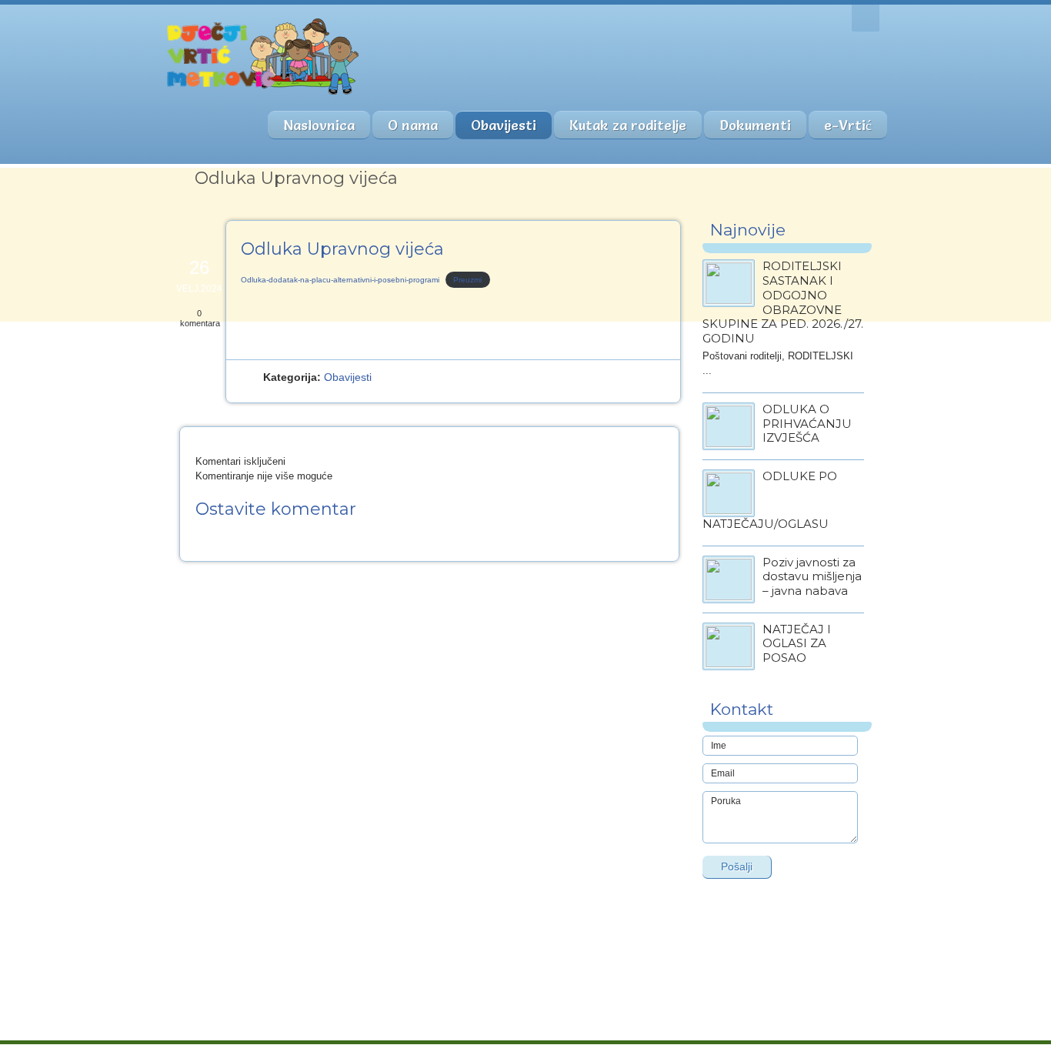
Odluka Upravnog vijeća (342, 249)
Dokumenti (755, 125)
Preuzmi (467, 279)
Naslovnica (319, 125)
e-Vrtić (848, 125)
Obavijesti (503, 125)
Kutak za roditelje (627, 125)
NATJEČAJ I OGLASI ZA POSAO (796, 644)
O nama (413, 125)
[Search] (865, 18)
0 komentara (200, 318)
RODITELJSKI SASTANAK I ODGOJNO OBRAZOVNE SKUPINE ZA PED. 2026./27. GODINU (782, 302)
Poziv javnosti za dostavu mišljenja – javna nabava (812, 577)
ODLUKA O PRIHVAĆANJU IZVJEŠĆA (807, 424)
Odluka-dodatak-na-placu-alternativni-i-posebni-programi (340, 279)
